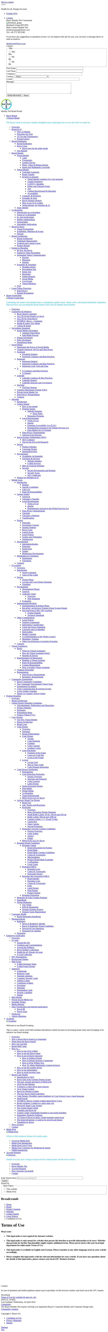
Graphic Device (28, 162)
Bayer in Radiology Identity (33, 924)
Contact (9, 18)
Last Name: (11, 71)
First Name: (11, 68)
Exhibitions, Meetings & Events (30, 231)
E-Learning (16, 565)
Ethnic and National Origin (38, 186)
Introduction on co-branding (28, 212)
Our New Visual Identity (27, 720)
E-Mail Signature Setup (26, 964)
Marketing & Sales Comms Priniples (32, 897)
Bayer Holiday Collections (28, 950)
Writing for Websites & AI (28, 478)
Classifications (28, 518)
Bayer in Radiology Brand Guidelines (38, 926)
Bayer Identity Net (19, 1166)
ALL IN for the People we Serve (30, 316)
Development (22, 454)
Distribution (27, 558)
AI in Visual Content (25, 1089)
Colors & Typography (36, 855)
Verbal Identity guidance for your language (45, 179)
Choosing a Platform (30, 515)
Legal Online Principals (21, 288)
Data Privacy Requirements (28, 394)
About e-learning (29, 572)
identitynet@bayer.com (16, 43)
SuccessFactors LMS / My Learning (37, 610)
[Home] (6, 109)
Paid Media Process (30, 335)
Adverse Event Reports (31, 435)
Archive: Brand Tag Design (28, 800)
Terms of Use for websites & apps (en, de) (18, 1297)
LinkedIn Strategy (29, 380)
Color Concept (33, 746)
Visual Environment (25, 229)
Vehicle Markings (19, 1016)
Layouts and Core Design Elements (37, 582)
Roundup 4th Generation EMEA (35, 876)
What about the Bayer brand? (24, 1041)
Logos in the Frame (35, 757)
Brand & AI (16, 129)
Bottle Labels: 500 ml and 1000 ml (41, 817)
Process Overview (35, 831)
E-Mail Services (34, 463)
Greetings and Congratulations (29, 945)
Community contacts (9, 1309)
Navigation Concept (30, 525)
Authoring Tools (29, 594)
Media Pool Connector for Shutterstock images (31, 1148)
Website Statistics (34, 461)
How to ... (16, 1049)
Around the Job (23, 943)
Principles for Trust (25, 134)
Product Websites (29, 447)
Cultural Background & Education (41, 191)
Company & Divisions (31, 196)
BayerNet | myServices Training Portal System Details (44, 608)
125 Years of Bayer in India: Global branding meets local (40, 1117)
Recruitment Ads (29, 269)
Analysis (25, 591)
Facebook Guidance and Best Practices (38, 357)
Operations (26, 561)
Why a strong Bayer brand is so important (29, 1039)
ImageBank (21, 900)
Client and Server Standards (33, 627)
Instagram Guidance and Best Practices (38, 364)
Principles (26, 523)
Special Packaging (35, 826)
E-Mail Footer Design (26, 966)
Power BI (21, 1009)
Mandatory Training (30, 639)
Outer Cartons (33, 824)
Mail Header (17, 997)
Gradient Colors (34, 748)
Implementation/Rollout (26, 603)
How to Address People (32, 1058)
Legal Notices (28, 534)
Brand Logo (22, 724)
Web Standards (33, 599)
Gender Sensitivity (35, 181)
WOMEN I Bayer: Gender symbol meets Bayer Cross (39, 1101)
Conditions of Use (13, 1318)
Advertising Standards (21, 328)
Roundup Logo (33, 869)
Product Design (33, 893)
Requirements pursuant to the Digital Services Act (48, 428)
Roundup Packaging (30, 895)
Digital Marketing (24, 902)
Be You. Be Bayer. (24, 250)
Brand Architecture (19, 236)
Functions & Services (31, 459)
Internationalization (30, 544)
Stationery (16, 969)
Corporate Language (30, 172)
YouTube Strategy (29, 387)
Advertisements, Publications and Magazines (35, 705)
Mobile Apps (17, 480)
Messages (26, 260)
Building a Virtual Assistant (33, 660)
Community (6, 1304)
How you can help (19, 1044)
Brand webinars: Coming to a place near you (35, 1103)
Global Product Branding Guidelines (27, 703)
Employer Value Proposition (28, 253)
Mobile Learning (29, 634)
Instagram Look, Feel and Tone (35, 366)
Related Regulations (25, 293)
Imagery (25, 262)
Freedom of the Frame (36, 753)
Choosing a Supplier (30, 499)
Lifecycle (26, 489)
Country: (10, 76)
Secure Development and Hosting (41, 470)
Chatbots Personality (25, 670)
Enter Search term (8, 1178)
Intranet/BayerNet (29, 451)
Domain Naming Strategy (32, 909)
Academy (10, 1018)
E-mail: (9, 79)
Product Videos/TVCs (26, 715)
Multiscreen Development (33, 553)
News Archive (18, 1124)
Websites (15, 399)
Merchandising (33, 857)
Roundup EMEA (29, 867)
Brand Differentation (30, 734)
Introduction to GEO (25, 1077)
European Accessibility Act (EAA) (41, 425)
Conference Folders (25, 983)
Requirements (22, 672)
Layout (25, 760)
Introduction (22, 402)
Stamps (20, 995)
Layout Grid (32, 762)
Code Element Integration (38, 767)
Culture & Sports (24, 326)
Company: (10, 74)
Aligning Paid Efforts (31, 333)
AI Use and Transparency (27, 136)
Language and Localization (33, 629)
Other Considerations (26, 618)
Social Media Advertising (27, 330)
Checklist (26, 513)
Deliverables (27, 632)
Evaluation (26, 601)
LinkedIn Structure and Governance (37, 383)
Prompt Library (23, 139)
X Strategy (26, 373)
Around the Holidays (25, 947)
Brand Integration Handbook (29, 916)
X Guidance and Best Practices (35, 371)
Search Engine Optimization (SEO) (31, 437)
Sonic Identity (22, 208)
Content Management (31, 665)
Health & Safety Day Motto (28, 323)
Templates (26, 584)
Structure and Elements (37, 779)
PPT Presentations (19, 957)
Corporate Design (29, 449)
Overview (16, 127)
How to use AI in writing (32, 203)
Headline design (29, 267)
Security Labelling (24, 992)
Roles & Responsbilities (32, 492)
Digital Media (28, 791)
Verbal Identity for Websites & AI (36, 205)
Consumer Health (19, 914)
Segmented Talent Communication (31, 255)
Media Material (18, 1004)
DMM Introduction (20, 1150)
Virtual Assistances (19, 646)
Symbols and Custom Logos (28, 243)
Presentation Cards (24, 990)
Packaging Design (35, 874)
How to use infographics (27, 1070)
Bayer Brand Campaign (27, 314)
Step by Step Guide (35, 765)
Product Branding (13, 696)
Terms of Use (33, 421)
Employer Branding (20, 248)
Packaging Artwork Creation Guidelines (38, 829)
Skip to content (7, 2)
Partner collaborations (26, 219)
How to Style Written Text (33, 1063)
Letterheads (21, 971)
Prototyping (27, 549)
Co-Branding (17, 210)
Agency (30, 836)
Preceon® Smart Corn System (29, 1105)
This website (11, 1189)
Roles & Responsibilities (32, 663)
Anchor (30, 739)
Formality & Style (29, 198)
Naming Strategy (29, 527)
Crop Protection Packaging (33, 774)
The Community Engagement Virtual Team (35, 684)
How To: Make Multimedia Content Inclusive (41, 1065)
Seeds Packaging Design (32, 786)
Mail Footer (16, 962)
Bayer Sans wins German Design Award (34, 1079)
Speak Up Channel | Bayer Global (31, 693)
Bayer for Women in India (28, 1091)
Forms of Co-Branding (26, 215)
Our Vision (26, 905)
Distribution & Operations (27, 556)
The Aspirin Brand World (27, 1108)
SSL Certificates (34, 475)
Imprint (30, 423)
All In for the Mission (26, 1084)
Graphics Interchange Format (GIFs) (32, 390)
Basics (19, 648)
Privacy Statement (13, 1320)
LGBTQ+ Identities (35, 184)
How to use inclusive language (29, 1056)
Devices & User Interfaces (33, 928)
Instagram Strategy (30, 361)
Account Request (13, 1152)
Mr (13, 62)
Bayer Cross (22, 146)
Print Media (27, 788)
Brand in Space (18, 227)
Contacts (20, 397)
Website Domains (34, 411)
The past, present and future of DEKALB (34, 1082)
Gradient (31, 743)
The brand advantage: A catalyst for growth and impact (39, 1120)
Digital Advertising (25, 338)
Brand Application (14, 295)
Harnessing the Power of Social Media (33, 347)
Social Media (27, 279)
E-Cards (15, 940)
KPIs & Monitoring (30, 907)
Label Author (32, 833)
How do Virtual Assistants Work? (36, 653)
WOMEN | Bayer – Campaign (29, 321)
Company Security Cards (27, 978)
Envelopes (21, 985)
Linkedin (20, 375)
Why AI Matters (23, 132)
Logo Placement (29, 750)
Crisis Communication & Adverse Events (34, 689)
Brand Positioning (19, 141)
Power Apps (22, 1011)
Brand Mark (32, 850)
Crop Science (17, 717)
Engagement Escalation (26, 686)
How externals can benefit (22, 1171)
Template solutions (24, 976)
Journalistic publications (27, 224)
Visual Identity (23, 155)
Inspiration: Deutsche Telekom (29, 1115)
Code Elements (33, 741)
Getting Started (23, 404)
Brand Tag (26, 803)
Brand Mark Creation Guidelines (41, 852)
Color (24, 158)
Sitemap (4, 1327)
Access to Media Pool (21, 1141)
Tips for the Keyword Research (35, 442)
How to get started (29, 406)
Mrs (13, 52)
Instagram (21, 359)
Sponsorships (22, 222)
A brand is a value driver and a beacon (33, 1087)
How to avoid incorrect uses (28, 1072)
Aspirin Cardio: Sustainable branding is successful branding (41, 1113)
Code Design (22, 727)
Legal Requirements (30, 418)
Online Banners (28, 276)
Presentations (27, 772)
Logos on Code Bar (35, 755)
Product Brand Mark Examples (40, 860)
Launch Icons (27, 532)
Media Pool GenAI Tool (22, 1145)
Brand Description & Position (39, 848)
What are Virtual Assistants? (33, 651)
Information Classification (33, 625)
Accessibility (32, 193)
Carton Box (32, 822)
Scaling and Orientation (32, 537)
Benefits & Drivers (30, 655)
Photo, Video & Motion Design (35, 165)
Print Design (32, 890)
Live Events (27, 281)
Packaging (21, 710)
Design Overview (34, 776)
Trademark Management (27, 241)
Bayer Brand (11, 116)
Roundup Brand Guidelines (28, 843)
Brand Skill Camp (19, 1046)
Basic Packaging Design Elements (41, 812)
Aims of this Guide (30, 575)
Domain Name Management (34, 912)
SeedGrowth (22, 1098)
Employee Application (15, 935)
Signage (20, 234)
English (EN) (11, 13)
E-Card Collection (24, 954)
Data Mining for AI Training (39, 430)
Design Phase (27, 580)
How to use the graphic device (29, 1068)
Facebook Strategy (30, 354)
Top (2, 1330)
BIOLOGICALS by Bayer (33, 798)
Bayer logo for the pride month (35, 148)
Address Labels (23, 981)
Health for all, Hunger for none (30, 952)
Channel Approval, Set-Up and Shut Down (35, 349)
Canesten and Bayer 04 (26, 1110)
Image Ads (26, 272)
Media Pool (11, 1129)
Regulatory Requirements (32, 677)
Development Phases (31, 589)
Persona (25, 257)
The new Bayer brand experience (31, 1094)
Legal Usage (32, 864)
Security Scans (33, 473)
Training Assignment (30, 622)
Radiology (21, 921)
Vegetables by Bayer (25, 1122)
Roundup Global (29, 845)
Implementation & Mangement (29, 658)
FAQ (19, 286)
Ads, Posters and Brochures (33, 805)
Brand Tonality (28, 174)
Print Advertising (24, 340)
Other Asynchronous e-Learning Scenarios (40, 641)
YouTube (20, 385)
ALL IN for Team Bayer (27, 319)
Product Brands (23, 246)
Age (29, 189)
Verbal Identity (23, 170)
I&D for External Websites (33, 466)
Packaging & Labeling (31, 931)
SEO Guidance (28, 440)
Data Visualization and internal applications (30, 1007)
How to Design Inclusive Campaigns (37, 1060)
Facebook (21, 352)
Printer (30, 838)
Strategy (25, 485)
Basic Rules (38, 413)
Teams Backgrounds (30, 795)
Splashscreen (27, 539)
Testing (25, 551)
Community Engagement (22, 679)
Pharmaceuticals (18, 919)
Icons (29, 886)
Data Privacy (22, 291)
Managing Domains (35, 416)
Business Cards (23, 973)
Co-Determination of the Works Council (38, 636)
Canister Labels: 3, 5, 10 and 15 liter (42, 819)
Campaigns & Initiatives (22, 311)
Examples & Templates (26, 265)
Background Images (20, 959)
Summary (26, 731)
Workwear (16, 1014)
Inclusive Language (30, 177)
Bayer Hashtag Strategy (32, 200)
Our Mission (22, 151)
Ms (13, 57)
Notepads (21, 988)
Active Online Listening (27, 691)
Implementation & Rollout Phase (35, 606)
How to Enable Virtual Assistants (36, 667)
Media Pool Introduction (22, 1143)
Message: (10, 82)
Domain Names (28, 409)
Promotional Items (24, 342)
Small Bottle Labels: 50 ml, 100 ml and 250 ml (46, 814)
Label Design (33, 784)
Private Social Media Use (27, 392)
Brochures (26, 274)
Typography (27, 160)
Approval (26, 496)
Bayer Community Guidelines (29, 682)
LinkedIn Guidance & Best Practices (37, 378)
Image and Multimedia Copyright (36, 167)
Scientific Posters (19, 1002)
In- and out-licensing (25, 217)
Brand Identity (18, 153)
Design (20, 444)
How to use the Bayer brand (28, 1053)
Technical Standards (35, 615)
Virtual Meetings (29, 283)
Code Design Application (27, 769)
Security (25, 468)
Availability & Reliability (32, 456)
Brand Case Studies (20, 1075)
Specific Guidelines (30, 487)
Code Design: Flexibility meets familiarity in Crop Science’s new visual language (50, 1096)
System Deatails (34, 613)
